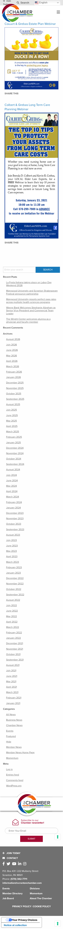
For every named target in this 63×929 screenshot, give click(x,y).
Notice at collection (15, 925)
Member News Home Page (20, 752)
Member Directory (12, 893)
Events (9, 730)
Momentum (12, 758)
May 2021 (11, 681)
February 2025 (14, 437)
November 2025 (15, 388)
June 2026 (12, 350)
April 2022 (11, 621)
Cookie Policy (42, 906)
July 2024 (11, 475)
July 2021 (11, 670)
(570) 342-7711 (19, 879)
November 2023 (15, 518)
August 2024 (13, 469)
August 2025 (13, 404)
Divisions (35, 888)
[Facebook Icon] (4, 864)
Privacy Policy (21, 906)
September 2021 (15, 659)
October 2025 (13, 393)
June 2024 (12, 480)
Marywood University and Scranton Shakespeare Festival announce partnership (32, 292)
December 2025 (15, 382)
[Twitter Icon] (9, 864)
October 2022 (13, 589)
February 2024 (14, 502)
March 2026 (12, 366)
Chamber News (14, 725)
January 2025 (13, 442)
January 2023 (13, 572)
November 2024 (15, 453)
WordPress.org (13, 785)
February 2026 (14, 371)
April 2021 (11, 686)
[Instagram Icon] (25, 864)
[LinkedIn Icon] (20, 864)
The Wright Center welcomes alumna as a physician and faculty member (28, 321)
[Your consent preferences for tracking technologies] (58, 924)
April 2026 (11, 361)
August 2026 (13, 339)
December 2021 (14, 643)
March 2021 (12, 692)
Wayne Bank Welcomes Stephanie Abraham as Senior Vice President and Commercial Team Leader (31, 310)
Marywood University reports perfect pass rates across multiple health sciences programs (31, 301)
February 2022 (14, 632)
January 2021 (13, 703)
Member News (14, 747)
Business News (14, 720)
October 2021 (13, 654)
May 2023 (11, 551)
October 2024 (13, 458)
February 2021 (13, 697)
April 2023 (11, 556)
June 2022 (12, 610)
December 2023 (15, 513)
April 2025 (11, 426)
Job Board (8, 898)
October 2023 (13, 523)
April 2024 (11, 491)
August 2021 (12, 665)
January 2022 (13, 638)
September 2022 (15, 594)
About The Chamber (41, 898)
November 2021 (14, 649)
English (43, 2)
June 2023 (12, 545)
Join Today (13, 853)
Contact (12, 858)
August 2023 (13, 534)
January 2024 (13, 507)
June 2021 (11, 676)
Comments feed (14, 780)
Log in (9, 769)
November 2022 (15, 583)
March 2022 (12, 627)
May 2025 (11, 420)
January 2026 (13, 377)
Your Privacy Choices (24, 919)
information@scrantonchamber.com (22, 883)
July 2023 (11, 540)
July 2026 (11, 344)
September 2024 (15, 464)
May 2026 (11, 355)
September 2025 (15, 399)
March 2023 (12, 562)
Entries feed (12, 774)
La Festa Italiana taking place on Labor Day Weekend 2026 (29, 284)
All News (11, 714)
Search (24, 2)
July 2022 (11, 605)
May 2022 (11, 616)
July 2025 (11, 409)
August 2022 (13, 600)
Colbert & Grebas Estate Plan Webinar (30, 24)
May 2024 (11, 486)
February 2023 (14, 567)
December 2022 (15, 578)
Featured (11, 736)
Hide (8, 741)
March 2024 (12, 496)
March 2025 (12, 431)
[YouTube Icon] (14, 864)
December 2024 (15, 448)
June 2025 (12, 415)
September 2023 (15, 529)
